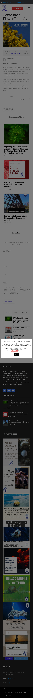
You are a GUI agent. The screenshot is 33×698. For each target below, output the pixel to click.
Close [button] (16, 354)
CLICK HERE (14, 351)
